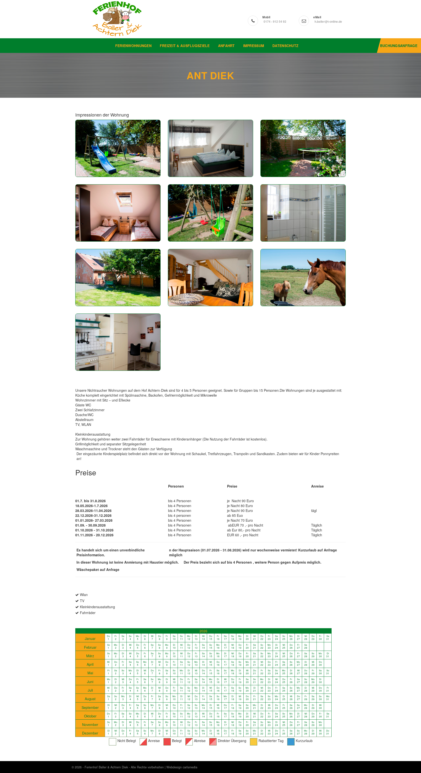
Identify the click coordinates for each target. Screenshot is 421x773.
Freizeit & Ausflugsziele (185, 45)
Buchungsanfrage (398, 45)
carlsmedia (190, 767)
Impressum (253, 45)
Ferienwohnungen (133, 45)
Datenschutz (285, 45)
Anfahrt (226, 45)
